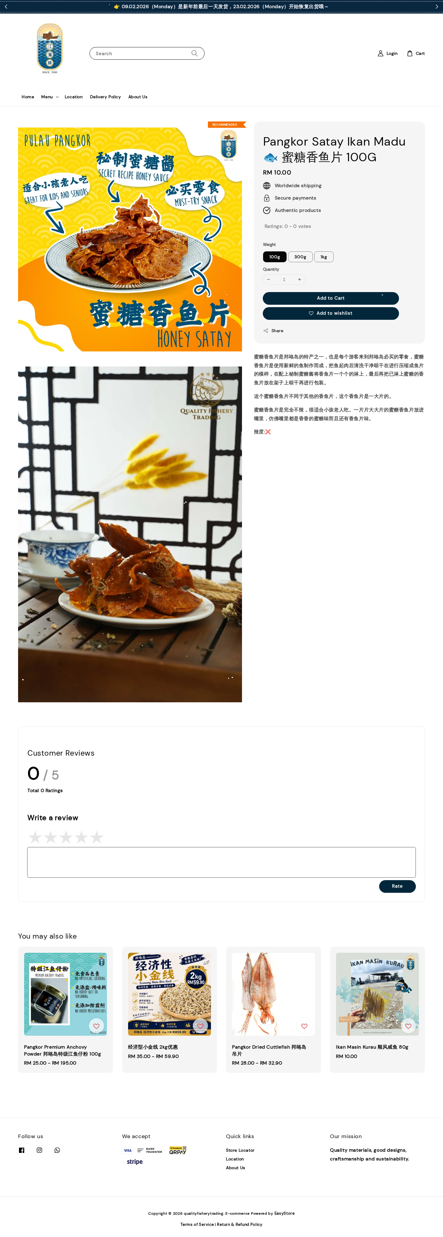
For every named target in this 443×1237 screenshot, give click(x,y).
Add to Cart (331, 298)
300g (300, 257)
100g (274, 257)
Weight (269, 244)
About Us (138, 96)
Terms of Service (197, 1224)
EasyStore (285, 1213)
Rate (397, 886)
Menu (47, 96)
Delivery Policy (105, 96)
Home (28, 96)
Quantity (271, 269)
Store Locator (240, 1150)
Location (74, 96)
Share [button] (278, 330)
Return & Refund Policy (239, 1224)
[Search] (194, 53)
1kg (324, 257)
